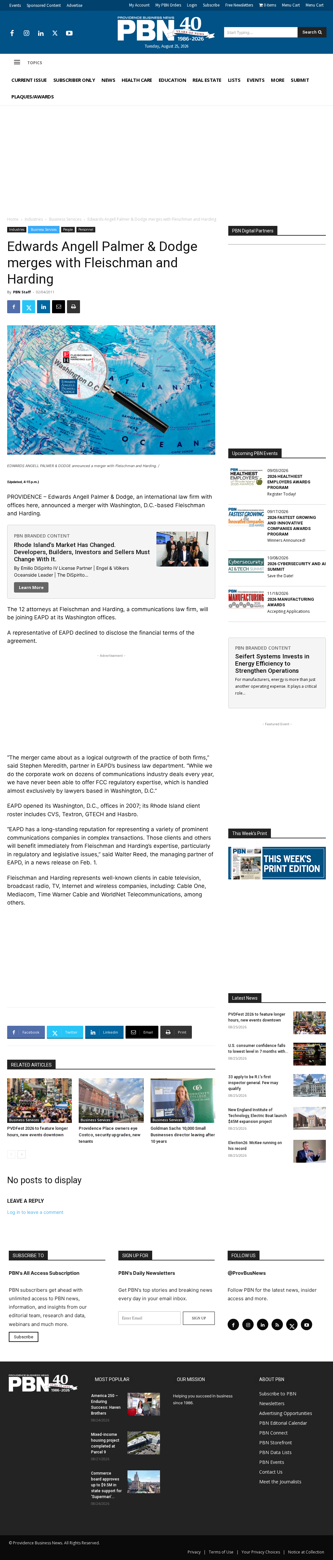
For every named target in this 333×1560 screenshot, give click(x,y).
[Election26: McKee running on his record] (309, 1151)
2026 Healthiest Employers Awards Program (288, 482)
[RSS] (277, 1324)
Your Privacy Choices (261, 1552)
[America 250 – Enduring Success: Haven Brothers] (143, 1404)
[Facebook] (12, 33)
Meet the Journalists (280, 1482)
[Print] (73, 306)
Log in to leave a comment (35, 1212)
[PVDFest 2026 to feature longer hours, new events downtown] (39, 1100)
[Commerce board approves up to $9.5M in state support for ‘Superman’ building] (143, 1481)
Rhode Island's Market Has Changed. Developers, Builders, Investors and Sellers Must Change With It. (82, 552)
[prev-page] (11, 1154)
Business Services (65, 219)
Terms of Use (221, 1552)
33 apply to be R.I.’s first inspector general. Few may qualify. (253, 1083)
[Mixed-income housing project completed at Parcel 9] (143, 1443)
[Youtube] (69, 33)
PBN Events (271, 1462)
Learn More (31, 587)
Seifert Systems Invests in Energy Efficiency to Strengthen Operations (272, 663)
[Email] (58, 306)
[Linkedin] (40, 33)
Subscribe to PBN (277, 1394)
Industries (34, 219)
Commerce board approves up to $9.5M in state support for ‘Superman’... (106, 1485)
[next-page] (22, 1154)
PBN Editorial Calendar (283, 1423)
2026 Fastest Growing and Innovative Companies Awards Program (291, 526)
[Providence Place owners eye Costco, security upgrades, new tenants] (111, 1100)
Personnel (85, 229)
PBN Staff (22, 291)
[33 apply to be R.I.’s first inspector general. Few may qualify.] (309, 1085)
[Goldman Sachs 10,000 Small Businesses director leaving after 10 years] (183, 1100)
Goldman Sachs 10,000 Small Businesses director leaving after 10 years (183, 1135)
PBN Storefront (275, 1442)
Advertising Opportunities (285, 1413)
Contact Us (271, 1472)
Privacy (194, 1552)
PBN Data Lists (275, 1452)
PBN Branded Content (42, 536)
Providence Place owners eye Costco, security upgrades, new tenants (109, 1135)
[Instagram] (26, 33)
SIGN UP (199, 1318)
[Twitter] (54, 33)
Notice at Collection (306, 1552)
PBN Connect (273, 1433)
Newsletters (272, 1403)
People (68, 229)
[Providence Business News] (166, 29)
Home (13, 219)
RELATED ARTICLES (31, 1064)
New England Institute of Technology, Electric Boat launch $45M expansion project (257, 1116)
